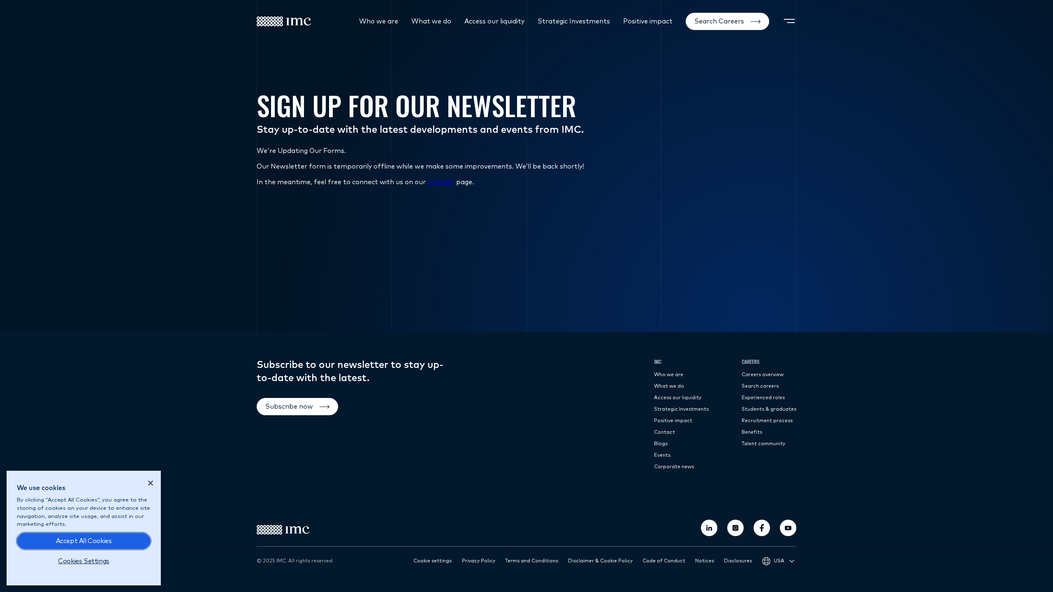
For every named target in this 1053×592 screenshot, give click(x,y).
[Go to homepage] (284, 21)
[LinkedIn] (709, 528)
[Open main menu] (789, 21)
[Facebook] (762, 528)
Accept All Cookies (84, 541)
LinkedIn (441, 182)
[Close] (150, 483)
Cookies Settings (83, 561)
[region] (84, 528)
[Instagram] (735, 528)
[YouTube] (788, 528)
